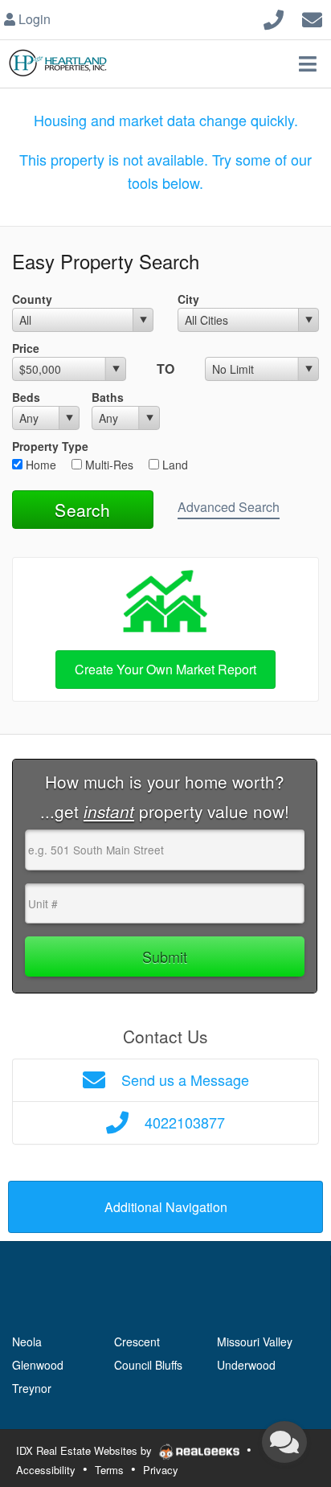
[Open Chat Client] (284, 1442)
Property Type (50, 446)
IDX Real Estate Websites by (85, 1450)
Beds (26, 397)
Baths (108, 397)
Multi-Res (107, 465)
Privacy (160, 1469)
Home (39, 465)
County (32, 299)
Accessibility (46, 1469)
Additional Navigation (165, 1207)
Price (25, 348)
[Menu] (307, 63)
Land (173, 465)
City (188, 299)
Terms (109, 1469)
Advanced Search (229, 507)
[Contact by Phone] (274, 17)
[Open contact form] (312, 17)
